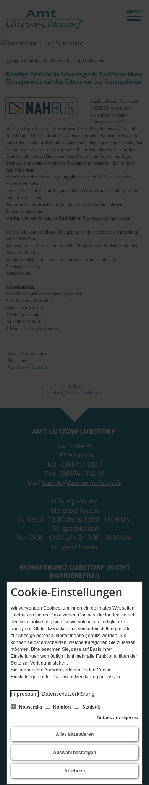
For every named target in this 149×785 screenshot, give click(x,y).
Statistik (90, 707)
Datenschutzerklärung (68, 694)
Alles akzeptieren (75, 734)
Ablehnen (74, 771)
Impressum (24, 694)
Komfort (62, 707)
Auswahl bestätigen (74, 752)
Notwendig (30, 707)
